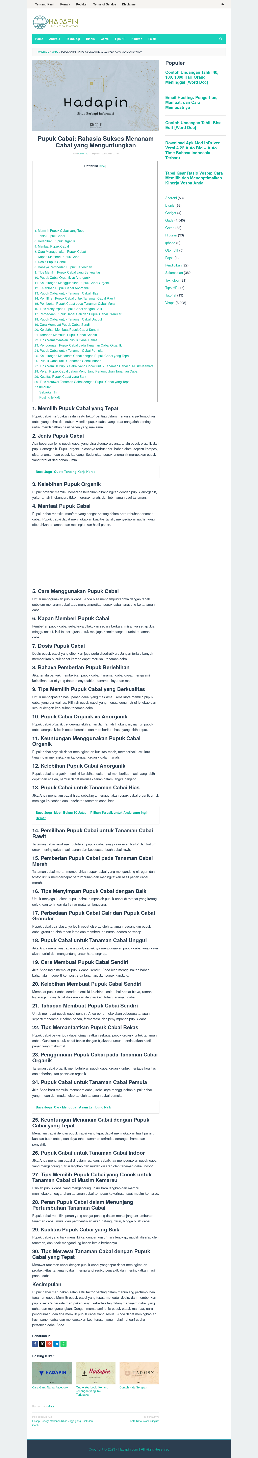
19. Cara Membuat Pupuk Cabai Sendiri (63, 324)
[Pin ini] (49, 1344)
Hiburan (171, 234)
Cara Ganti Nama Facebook (50, 1387)
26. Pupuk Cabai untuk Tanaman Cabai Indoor (67, 360)
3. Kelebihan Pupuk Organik (54, 240)
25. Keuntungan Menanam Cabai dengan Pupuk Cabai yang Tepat (82, 355)
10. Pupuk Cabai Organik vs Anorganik (62, 277)
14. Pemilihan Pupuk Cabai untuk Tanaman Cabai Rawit (74, 298)
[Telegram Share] (56, 1344)
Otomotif (171, 250)
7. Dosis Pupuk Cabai (50, 261)
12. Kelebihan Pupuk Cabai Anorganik (61, 287)
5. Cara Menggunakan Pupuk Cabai (60, 251)
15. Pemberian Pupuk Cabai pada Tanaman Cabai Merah (75, 303)
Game (169, 227)
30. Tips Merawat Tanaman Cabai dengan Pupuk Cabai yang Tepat (82, 381)
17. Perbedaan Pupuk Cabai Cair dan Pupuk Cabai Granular (77, 313)
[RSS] (223, 4)
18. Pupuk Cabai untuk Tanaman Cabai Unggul (68, 319)
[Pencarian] (221, 39)
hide (102, 166)
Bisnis (170, 204)
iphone (170, 242)
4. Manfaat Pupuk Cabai (51, 246)
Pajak (169, 257)
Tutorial (170, 295)
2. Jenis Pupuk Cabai (49, 235)
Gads (51, 1406)
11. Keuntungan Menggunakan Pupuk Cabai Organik (72, 282)
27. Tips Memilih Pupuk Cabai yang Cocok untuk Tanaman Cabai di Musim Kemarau (94, 365)
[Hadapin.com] (55, 22)
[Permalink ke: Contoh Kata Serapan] (139, 1373)
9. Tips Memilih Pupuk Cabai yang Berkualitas (67, 272)
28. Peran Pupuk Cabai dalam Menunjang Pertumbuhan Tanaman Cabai (86, 371)
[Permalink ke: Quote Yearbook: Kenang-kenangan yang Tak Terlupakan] (96, 1373)
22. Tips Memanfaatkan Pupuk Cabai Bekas (65, 339)
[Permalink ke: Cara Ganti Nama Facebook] (52, 1373)
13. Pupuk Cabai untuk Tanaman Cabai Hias (66, 293)
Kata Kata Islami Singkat (144, 1419)
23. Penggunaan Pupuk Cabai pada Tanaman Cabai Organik (78, 345)
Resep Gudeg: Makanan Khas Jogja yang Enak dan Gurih (62, 1421)
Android (171, 197)
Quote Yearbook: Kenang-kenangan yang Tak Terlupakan (92, 1391)
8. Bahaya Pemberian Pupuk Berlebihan (63, 266)
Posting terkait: (49, 397)
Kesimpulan (43, 386)
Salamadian (174, 272)
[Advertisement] (94, 198)
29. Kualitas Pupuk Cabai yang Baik (60, 376)
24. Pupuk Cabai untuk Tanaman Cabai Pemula (68, 350)
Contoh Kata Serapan (133, 1387)
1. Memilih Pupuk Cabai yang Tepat (59, 230)
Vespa (170, 302)
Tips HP (171, 287)
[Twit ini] (42, 1344)
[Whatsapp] (63, 1344)
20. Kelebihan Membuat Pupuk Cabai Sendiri (66, 329)
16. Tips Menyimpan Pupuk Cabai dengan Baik (68, 308)
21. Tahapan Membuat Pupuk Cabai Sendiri (65, 334)
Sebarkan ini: (48, 392)
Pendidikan (173, 264)
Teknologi (172, 279)
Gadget (170, 212)
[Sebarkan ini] (35, 1344)
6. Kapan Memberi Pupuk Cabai (57, 256)
